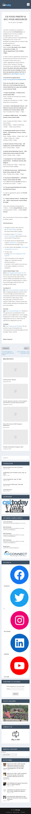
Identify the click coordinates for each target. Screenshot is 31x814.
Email (8, 689)
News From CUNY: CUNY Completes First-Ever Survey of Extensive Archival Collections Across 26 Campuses (15, 776)
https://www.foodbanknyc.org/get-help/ (16, 290)
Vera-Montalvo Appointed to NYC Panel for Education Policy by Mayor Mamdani (17, 798)
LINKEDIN (6, 654)
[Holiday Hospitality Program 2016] (15, 437)
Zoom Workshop (7, 522)
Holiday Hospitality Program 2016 (13, 447)
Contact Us (9, 812)
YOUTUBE (6, 677)
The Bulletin (20, 22)
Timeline (23, 812)
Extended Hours (7, 489)
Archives (4, 752)
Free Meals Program (11, 229)
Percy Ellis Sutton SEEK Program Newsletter (12, 424)
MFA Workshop (7, 527)
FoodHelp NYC (12, 242)
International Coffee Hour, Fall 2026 (13, 484)
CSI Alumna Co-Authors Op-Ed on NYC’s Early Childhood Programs (16, 790)
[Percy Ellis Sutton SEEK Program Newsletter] (15, 414)
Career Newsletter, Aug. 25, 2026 (12, 479)
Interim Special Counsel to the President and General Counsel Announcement (15, 401)
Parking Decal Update (9, 379)
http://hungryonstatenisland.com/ (15, 273)
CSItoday (17, 810)
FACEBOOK (7, 586)
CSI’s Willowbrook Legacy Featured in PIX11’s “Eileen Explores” (17, 783)
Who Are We (16, 812)
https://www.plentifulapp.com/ (13, 311)
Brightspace (6, 546)
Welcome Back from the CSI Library (13, 467)
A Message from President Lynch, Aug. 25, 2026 (14, 473)
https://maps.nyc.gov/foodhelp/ (14, 326)
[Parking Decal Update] (15, 369)
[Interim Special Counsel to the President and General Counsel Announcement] (15, 391)
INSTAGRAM (7, 631)
